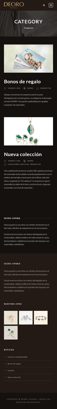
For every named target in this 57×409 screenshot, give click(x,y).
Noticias (25, 164)
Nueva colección (23, 154)
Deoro (30, 88)
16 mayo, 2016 (14, 161)
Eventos (11, 370)
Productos (45, 88)
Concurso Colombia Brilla (17, 357)
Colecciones (13, 164)
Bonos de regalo (22, 81)
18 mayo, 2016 (14, 88)
